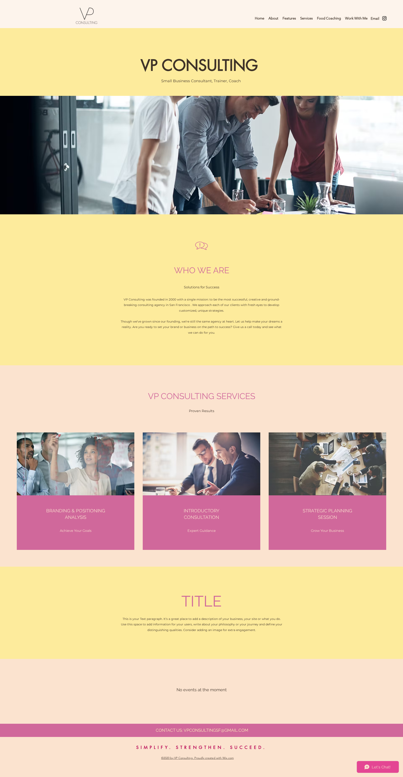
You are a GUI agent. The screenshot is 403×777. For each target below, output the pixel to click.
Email (375, 18)
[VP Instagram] (384, 18)
